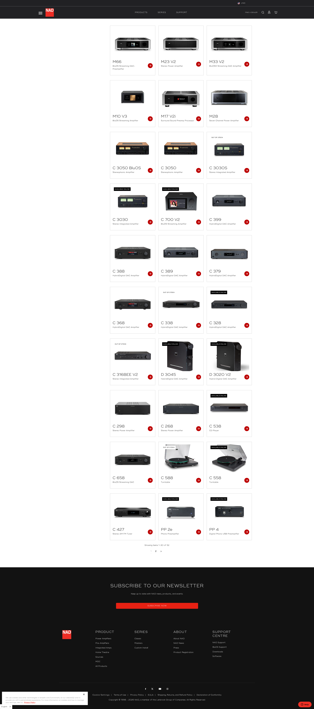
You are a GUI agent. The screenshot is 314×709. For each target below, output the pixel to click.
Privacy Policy (137, 695)
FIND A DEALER (251, 12)
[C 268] (181, 408)
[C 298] (133, 408)
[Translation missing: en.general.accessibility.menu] (40, 12)
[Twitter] (152, 689)
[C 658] (133, 459)
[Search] (262, 12)
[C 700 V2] (181, 201)
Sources (99, 657)
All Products (101, 666)
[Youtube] (159, 689)
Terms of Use (120, 695)
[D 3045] (181, 356)
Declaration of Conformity (209, 695)
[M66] (133, 43)
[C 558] (229, 459)
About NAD (179, 638)
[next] (161, 551)
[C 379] (229, 253)
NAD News (178, 643)
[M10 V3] (133, 98)
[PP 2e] (181, 511)
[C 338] (181, 304)
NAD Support (218, 642)
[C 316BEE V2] (133, 356)
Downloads (217, 652)
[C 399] (229, 201)
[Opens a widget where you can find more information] (305, 705)
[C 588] (181, 459)
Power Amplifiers (103, 638)
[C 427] (133, 511)
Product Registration (183, 652)
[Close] (84, 694)
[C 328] (229, 304)
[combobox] (6, 706)
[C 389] (181, 253)
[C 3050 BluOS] (133, 149)
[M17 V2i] (181, 98)
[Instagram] (167, 689)
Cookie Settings (101, 695)
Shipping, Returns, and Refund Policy (175, 695)
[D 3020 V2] (229, 356)
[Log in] (268, 12)
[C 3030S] (229, 149)
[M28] (229, 98)
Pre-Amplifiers (102, 643)
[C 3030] (133, 201)
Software (216, 656)
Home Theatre (102, 652)
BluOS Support (219, 647)
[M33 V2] (229, 43)
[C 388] (133, 253)
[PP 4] (229, 511)
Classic (137, 638)
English (4, 707)
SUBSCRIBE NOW (157, 606)
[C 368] (133, 304)
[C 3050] (181, 149)
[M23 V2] (181, 43)
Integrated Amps (103, 648)
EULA (150, 695)
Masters (138, 643)
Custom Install (141, 648)
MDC (97, 661)
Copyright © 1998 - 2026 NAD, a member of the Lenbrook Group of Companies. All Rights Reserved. (157, 700)
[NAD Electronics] (49, 12)
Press (176, 648)
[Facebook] (145, 689)
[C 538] (229, 408)
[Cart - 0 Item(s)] (276, 12)
